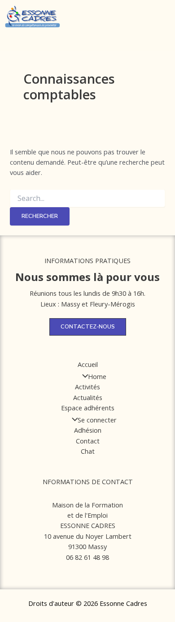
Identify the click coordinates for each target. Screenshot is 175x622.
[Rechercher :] (87, 198)
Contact (88, 440)
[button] (97, 21)
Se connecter (97, 419)
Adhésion (87, 430)
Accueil (88, 364)
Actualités (87, 397)
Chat (88, 451)
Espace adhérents (87, 407)
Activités (87, 386)
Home (97, 376)
